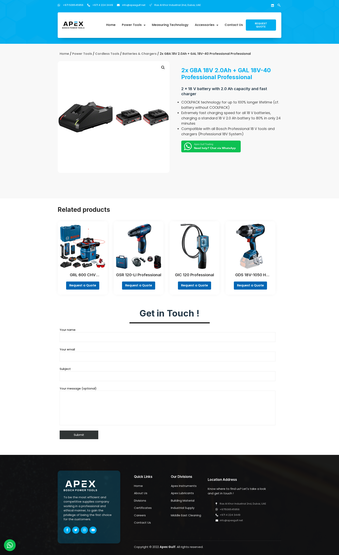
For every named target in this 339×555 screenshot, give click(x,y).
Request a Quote (82, 285)
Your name (68, 330)
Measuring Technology (170, 25)
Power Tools (132, 25)
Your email (67, 349)
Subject (65, 369)
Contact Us (234, 25)
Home (111, 25)
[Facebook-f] (67, 530)
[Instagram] (84, 530)
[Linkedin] (272, 5)
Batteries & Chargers (139, 53)
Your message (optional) (78, 388)
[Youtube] (93, 530)
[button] (261, 25)
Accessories (204, 25)
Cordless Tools (107, 53)
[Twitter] (75, 530)
